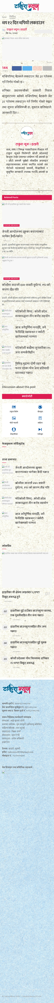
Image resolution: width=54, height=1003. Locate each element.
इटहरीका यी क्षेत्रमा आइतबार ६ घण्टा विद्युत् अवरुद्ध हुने (20, 594)
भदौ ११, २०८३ (19, 377)
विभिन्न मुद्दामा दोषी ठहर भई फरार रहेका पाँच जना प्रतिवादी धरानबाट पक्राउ (32, 368)
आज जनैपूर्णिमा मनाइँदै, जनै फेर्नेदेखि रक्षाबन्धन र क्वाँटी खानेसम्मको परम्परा (30, 332)
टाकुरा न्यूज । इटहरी (17, 29)
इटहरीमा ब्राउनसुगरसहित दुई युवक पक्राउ (28, 644)
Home (4, 17)
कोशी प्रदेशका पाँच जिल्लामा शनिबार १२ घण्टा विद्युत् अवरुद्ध (29, 660)
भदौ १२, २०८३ (6, 241)
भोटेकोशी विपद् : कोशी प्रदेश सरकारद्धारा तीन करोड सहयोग (32, 314)
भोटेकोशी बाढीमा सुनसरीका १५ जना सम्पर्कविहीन (33, 350)
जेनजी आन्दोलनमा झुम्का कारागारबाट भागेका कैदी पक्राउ (23, 234)
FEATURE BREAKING (11, 225)
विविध (12, 16)
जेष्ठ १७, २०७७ (11, 33)
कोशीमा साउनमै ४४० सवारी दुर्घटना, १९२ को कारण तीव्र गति (26, 287)
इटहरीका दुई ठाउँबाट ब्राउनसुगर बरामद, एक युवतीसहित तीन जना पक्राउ (31, 613)
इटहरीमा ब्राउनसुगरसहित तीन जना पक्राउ (28, 629)
